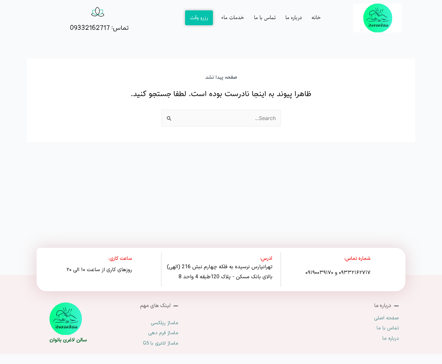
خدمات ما (234, 17)
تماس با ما (265, 17)
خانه (316, 17)
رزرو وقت (199, 17)
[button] (231, 17)
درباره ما (293, 17)
